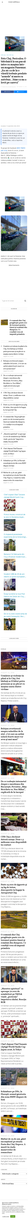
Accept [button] (12, 1216)
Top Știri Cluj (10, 55)
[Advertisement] (14, 15)
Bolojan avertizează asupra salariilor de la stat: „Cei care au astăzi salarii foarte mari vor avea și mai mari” (12, 734)
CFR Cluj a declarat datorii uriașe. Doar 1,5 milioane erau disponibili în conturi (14, 395)
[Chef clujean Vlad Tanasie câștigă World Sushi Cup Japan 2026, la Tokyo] (9, 505)
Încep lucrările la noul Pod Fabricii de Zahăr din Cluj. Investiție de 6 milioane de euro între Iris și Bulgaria (14, 595)
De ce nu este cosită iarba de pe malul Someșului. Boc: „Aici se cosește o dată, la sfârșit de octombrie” (15, 615)
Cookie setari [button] (5, 1216)
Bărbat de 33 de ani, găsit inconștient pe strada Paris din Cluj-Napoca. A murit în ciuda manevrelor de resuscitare (13, 1145)
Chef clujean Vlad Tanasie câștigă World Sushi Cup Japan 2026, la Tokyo (14, 451)
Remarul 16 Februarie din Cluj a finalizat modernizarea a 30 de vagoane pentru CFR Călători (15, 555)
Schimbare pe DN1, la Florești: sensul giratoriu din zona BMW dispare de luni (14, 463)
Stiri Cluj (3, 55)
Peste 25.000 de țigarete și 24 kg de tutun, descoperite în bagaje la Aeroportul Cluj (15, 407)
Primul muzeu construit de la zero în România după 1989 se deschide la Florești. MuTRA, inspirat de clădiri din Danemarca (15, 515)
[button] (25, 301)
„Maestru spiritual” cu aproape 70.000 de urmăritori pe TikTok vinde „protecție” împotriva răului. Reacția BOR (13, 995)
